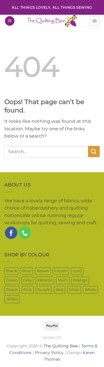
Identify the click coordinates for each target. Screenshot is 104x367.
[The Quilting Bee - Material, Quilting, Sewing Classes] (52, 21)
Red (59, 290)
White (90, 290)
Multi (63, 280)
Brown (43, 271)
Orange (80, 280)
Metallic (44, 280)
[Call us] (24, 233)
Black (11, 271)
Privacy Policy (49, 352)
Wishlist (52, 338)
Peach (12, 290)
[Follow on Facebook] (11, 233)
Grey (27, 280)
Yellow (12, 299)
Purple (44, 290)
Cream (61, 271)
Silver (74, 290)
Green (12, 280)
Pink (27, 290)
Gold (77, 271)
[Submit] (94, 151)
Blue (26, 271)
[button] (9, 21)
